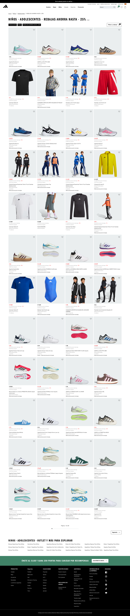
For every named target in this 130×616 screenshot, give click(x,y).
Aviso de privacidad (68, 612)
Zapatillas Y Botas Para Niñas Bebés (92, 547)
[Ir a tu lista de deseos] (121, 7)
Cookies (62, 612)
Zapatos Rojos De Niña (110, 547)
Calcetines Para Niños (33, 544)
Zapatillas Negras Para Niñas (73, 550)
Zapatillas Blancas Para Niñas (35, 550)
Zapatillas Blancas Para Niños (55, 544)
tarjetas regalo (114, 4)
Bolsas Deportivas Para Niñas (16, 544)
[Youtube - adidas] (112, 593)
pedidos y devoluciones (105, 4)
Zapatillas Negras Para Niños (92, 544)
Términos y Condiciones (79, 612)
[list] (57, 25)
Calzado (66, 7)
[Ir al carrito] (125, 7)
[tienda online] (5, 6)
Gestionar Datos (55, 612)
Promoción (81, 7)
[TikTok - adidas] (112, 589)
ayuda (98, 4)
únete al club (120, 4)
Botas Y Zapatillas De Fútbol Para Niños (74, 547)
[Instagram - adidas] (112, 577)
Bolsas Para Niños (13, 550)
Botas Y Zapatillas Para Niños (111, 544)
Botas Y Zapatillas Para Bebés (35, 547)
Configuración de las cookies (44, 612)
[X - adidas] (112, 581)
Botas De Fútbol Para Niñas (54, 550)
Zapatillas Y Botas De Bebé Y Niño (93, 550)
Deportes (73, 7)
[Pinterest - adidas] (112, 585)
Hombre (48, 7)
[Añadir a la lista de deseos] (34, 30)
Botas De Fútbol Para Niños (73, 544)
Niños (60, 7)
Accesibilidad (89, 612)
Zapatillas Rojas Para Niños (111, 550)
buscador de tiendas (92, 4)
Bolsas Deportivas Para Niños (16, 547)
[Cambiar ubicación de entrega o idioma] (125, 4)
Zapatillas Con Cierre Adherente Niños (55, 547)
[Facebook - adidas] (112, 573)
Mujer (54, 7)
